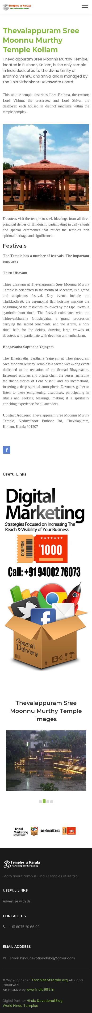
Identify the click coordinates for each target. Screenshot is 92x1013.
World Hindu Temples (20, 1005)
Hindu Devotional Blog (45, 1000)
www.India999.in (40, 989)
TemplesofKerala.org (50, 980)
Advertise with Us (17, 901)
